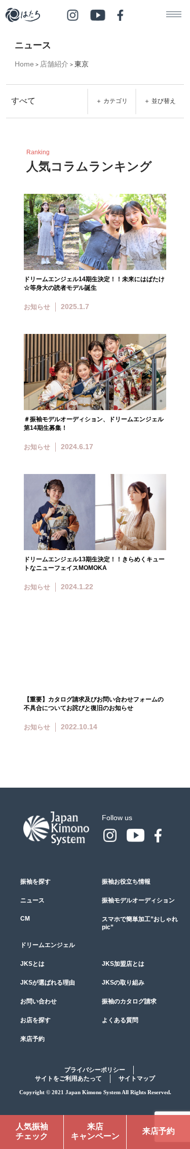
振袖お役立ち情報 (126, 881)
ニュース (32, 900)
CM (25, 918)
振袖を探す (35, 881)
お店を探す (35, 1020)
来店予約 (32, 1038)
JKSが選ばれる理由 (47, 982)
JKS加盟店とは (123, 963)
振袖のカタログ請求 (129, 1001)
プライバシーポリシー (94, 1069)
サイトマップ (137, 1078)
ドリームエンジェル (47, 945)
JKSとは (32, 963)
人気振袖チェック (32, 1131)
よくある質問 (120, 1020)
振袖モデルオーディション (138, 900)
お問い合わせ (38, 1001)
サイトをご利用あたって (68, 1078)
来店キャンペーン (95, 1131)
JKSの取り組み (123, 982)
